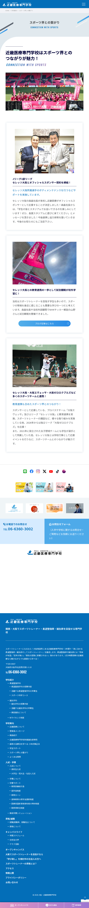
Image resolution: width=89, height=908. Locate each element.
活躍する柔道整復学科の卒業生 (24, 691)
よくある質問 (15, 756)
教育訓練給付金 (17, 786)
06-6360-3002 (20, 528)
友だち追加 (53, 905)
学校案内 (14, 10)
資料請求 (78, 905)
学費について (15, 778)
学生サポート (15, 748)
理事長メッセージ (17, 731)
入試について (15, 765)
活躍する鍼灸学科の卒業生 (22, 708)
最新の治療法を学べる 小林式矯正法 (25, 744)
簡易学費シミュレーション (21, 813)
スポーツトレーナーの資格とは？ (21, 863)
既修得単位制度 (17, 807)
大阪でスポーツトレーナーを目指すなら (24, 854)
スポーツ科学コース (19, 695)
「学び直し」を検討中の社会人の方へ (23, 858)
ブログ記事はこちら (44, 323)
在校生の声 (14, 839)
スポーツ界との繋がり (19, 752)
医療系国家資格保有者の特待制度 (25, 803)
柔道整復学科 (15, 683)
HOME (7, 10)
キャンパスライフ (14, 831)
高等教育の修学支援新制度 (22, 799)
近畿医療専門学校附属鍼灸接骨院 (23, 739)
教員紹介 (13, 735)
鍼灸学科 (13, 700)
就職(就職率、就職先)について (22, 822)
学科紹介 (10, 679)
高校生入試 (16, 769)
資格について (15, 826)
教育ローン (16, 795)
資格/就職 (10, 818)
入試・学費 (11, 762)
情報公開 (10, 872)
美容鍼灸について (18, 712)
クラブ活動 (14, 844)
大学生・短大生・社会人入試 (23, 773)
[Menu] (83, 4)
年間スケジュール (17, 835)
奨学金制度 (16, 790)
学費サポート (15, 783)
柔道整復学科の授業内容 (21, 686)
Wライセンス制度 (17, 717)
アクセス (10, 868)
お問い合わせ (12, 882)
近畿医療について (17, 726)
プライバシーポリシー (16, 877)
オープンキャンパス (21, 905)
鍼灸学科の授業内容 (19, 703)
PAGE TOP (85, 897)
